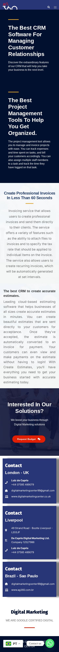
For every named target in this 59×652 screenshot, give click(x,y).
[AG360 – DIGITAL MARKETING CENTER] (10, 7)
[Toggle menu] (55, 7)
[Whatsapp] (49, 643)
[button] (48, 7)
